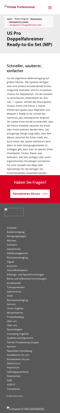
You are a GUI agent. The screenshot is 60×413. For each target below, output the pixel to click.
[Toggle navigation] (50, 7)
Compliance (13, 388)
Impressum (13, 367)
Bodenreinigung (15, 231)
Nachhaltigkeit (15, 329)
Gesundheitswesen (17, 270)
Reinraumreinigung (17, 257)
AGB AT (11, 384)
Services (11, 304)
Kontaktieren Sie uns (18, 355)
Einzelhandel (14, 283)
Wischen (11, 240)
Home (9, 19)
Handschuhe (14, 249)
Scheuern (12, 244)
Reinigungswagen (16, 236)
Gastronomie (14, 291)
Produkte (11, 227)
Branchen (12, 266)
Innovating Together (18, 333)
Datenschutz (13, 363)
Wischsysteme (36, 19)
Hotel (10, 295)
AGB (9, 380)
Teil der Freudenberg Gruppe (23, 342)
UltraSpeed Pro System (18, 22)
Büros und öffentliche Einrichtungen (27, 278)
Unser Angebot (15, 308)
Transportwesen (16, 287)
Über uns (12, 321)
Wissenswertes (15, 312)
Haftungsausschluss (18, 371)
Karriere (11, 346)
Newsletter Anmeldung (19, 350)
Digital (10, 261)
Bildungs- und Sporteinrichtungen (25, 274)
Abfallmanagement (17, 253)
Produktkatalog (15, 316)
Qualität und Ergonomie (20, 338)
